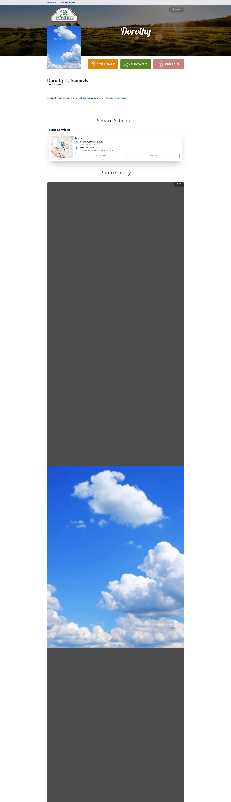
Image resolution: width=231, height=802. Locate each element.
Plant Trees (154, 156)
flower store (119, 97)
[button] (62, 144)
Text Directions (100, 156)
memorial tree (79, 97)
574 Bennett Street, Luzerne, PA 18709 (97, 150)
